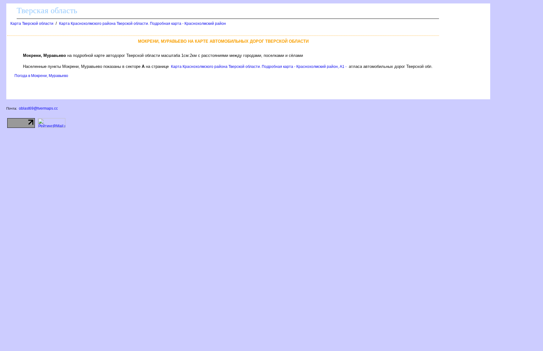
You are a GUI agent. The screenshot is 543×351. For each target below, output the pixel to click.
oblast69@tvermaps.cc (38, 108)
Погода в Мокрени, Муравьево (41, 76)
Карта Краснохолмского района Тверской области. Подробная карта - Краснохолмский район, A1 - (259, 66)
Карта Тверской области (31, 23)
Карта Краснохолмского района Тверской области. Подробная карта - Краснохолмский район (142, 23)
